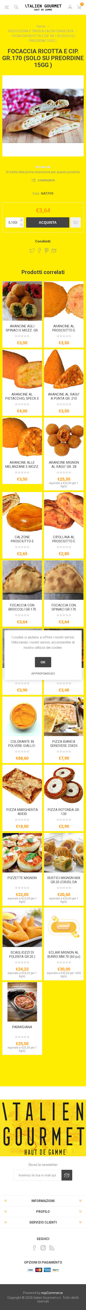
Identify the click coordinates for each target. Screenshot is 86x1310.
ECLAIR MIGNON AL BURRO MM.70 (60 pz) (63, 954)
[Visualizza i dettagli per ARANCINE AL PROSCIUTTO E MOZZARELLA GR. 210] (63, 301)
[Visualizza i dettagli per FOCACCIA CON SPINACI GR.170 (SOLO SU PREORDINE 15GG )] (63, 580)
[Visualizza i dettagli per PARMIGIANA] (22, 1002)
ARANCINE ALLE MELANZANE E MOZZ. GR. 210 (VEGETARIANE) (22, 468)
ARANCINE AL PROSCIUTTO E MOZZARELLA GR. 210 (64, 330)
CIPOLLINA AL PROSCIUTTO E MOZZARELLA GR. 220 (64, 541)
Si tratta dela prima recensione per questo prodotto (43, 172)
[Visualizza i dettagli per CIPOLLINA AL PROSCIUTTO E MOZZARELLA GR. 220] (63, 512)
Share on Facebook (39, 250)
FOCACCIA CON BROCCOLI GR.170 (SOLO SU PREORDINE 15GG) (22, 611)
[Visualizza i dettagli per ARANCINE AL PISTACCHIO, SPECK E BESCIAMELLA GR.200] (22, 369)
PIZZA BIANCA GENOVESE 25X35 (63, 744)
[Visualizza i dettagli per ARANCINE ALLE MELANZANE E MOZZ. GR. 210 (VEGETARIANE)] (22, 437)
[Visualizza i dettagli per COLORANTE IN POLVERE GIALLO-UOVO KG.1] (22, 716)
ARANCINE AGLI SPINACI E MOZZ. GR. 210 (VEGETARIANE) (22, 330)
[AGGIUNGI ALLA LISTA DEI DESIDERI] (75, 222)
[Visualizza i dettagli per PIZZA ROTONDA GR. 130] (63, 784)
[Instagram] (43, 1247)
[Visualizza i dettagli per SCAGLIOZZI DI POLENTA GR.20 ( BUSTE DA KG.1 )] (22, 927)
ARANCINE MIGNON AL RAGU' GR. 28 (64, 464)
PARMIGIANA (22, 1027)
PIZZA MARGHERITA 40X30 (22, 812)
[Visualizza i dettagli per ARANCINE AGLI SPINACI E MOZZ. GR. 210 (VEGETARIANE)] (22, 301)
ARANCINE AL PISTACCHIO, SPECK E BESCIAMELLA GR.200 (22, 398)
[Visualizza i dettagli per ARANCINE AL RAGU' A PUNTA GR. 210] (63, 369)
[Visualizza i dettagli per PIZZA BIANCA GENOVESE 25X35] (63, 716)
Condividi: (43, 241)
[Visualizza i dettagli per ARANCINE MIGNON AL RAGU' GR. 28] (63, 437)
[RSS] (51, 1247)
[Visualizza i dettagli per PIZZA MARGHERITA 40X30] (22, 784)
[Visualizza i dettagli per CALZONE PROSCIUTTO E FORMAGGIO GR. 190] (22, 512)
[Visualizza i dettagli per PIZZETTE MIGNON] (22, 852)
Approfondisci (43, 673)
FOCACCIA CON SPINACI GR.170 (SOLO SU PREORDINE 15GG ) (63, 611)
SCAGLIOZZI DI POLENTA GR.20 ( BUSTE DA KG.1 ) (22, 956)
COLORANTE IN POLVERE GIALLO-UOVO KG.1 (22, 746)
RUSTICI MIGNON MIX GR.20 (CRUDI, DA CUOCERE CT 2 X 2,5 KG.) (63, 884)
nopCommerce (52, 1293)
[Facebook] (34, 1247)
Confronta (46, 180)
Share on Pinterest (46, 250)
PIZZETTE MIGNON (22, 878)
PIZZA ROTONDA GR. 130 (64, 812)
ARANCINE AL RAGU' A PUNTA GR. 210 (64, 396)
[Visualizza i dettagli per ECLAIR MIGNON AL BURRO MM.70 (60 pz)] (63, 927)
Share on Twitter (32, 250)
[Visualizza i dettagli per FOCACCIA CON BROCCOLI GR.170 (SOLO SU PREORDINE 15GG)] (22, 580)
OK (43, 662)
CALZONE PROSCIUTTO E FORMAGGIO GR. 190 (22, 541)
